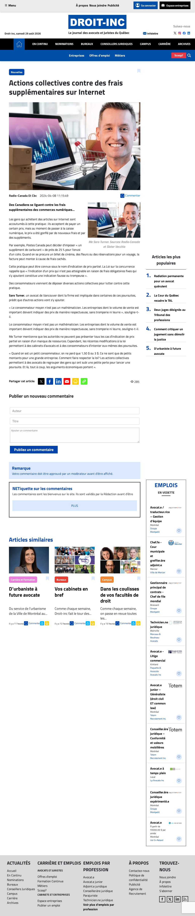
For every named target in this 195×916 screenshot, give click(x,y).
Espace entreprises (177, 5)
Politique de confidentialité (138, 877)
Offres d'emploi (99, 55)
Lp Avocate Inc (157, 780)
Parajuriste (90, 895)
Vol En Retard (156, 840)
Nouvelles (16, 72)
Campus (145, 44)
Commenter (34, 623)
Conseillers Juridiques (117, 44)
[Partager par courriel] (67, 381)
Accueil (11, 870)
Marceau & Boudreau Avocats (155, 637)
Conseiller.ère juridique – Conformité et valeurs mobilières (159, 738)
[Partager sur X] (41, 381)
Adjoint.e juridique (95, 886)
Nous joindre (97, 5)
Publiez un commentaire (34, 449)
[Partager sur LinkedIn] (58, 381)
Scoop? (178, 55)
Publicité (113, 5)
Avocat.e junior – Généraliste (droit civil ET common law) (158, 696)
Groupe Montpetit (155, 530)
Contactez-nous (139, 870)
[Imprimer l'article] (46, 623)
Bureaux (87, 44)
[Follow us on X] (175, 33)
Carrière (164, 44)
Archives (184, 44)
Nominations (64, 44)
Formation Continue (50, 881)
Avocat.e (156, 822)
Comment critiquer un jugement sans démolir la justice (169, 334)
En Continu (40, 44)
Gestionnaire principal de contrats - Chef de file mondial (158, 591)
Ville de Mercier (157, 572)
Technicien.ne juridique (159, 624)
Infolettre (152, 33)
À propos (82, 5)
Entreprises (76, 55)
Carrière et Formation (23, 580)
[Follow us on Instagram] (179, 33)
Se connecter (148, 5)
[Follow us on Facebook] (184, 33)
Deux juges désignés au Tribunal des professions (169, 314)
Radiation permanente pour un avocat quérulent (169, 281)
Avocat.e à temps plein (158, 770)
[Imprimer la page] (75, 381)
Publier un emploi (49, 905)
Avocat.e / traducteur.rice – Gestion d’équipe (160, 514)
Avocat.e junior (93, 881)
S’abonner (165, 891)
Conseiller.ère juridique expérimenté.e (159, 797)
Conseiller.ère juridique (98, 891)
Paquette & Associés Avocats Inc (155, 671)
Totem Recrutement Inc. (158, 716)
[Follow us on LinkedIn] (188, 33)
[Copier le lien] (84, 381)
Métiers (120, 55)
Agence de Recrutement (137, 891)
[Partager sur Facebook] (49, 381)
